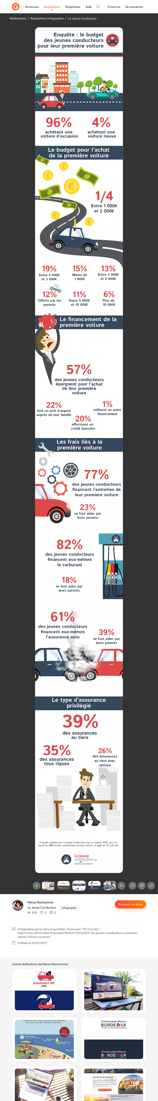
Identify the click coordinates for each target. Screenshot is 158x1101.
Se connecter (134, 7)
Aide (88, 7)
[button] (36, 886)
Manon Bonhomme (40, 902)
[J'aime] (132, 886)
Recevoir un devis (130, 904)
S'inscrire (114, 7)
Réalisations (52, 7)
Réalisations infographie (47, 18)
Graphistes (72, 7)
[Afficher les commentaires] (142, 886)
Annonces (32, 7)
